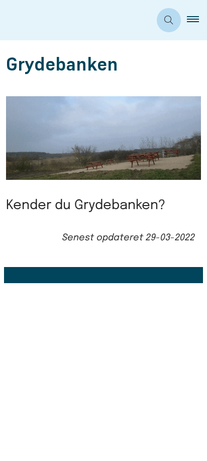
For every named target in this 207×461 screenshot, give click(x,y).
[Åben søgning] (169, 20)
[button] (197, 20)
